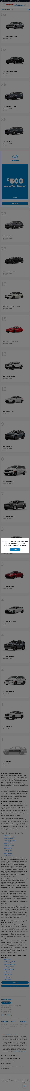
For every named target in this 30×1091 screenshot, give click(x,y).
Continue (15, 549)
